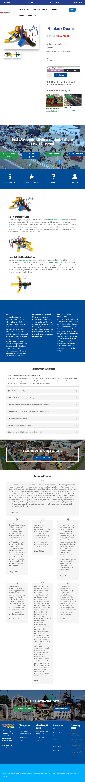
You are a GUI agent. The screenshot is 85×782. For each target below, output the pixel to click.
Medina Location (61, 708)
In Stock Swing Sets (9, 155)
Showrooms (57, 736)
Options (51, 61)
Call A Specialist (76, 154)
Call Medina (30, 2)
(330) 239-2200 (40, 737)
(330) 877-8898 (23, 737)
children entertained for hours (57, 220)
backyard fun (53, 262)
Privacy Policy (57, 732)
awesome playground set (27, 260)
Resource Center (49, 9)
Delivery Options (31, 155)
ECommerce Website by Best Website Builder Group (48, 774)
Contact (32, 16)
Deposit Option (59, 68)
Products (56, 729)
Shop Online (24, 9)
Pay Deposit (55, 70)
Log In (72, 10)
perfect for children (29, 227)
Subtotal (52, 58)
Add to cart (60, 75)
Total (50, 63)
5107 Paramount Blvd (42, 731)
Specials (36, 9)
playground (12, 224)
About (21, 16)
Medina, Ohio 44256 (41, 734)
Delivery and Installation (56, 44)
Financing (56, 750)
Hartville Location (23, 708)
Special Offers (54, 154)
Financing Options (42, 457)
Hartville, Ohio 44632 (25, 734)
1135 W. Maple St (23, 731)
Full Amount (71, 70)
